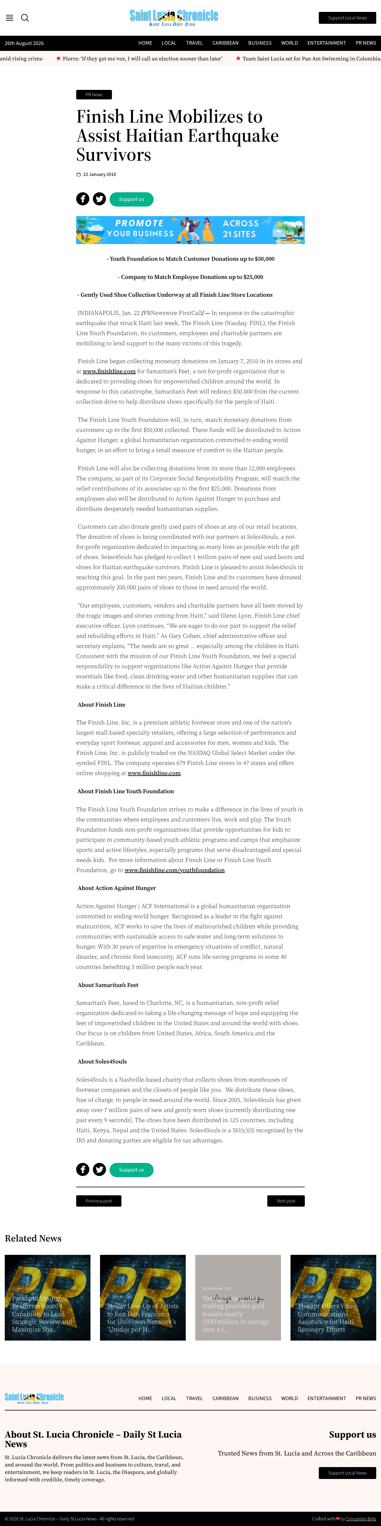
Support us (131, 199)
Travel (194, 43)
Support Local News (347, 18)
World (289, 43)
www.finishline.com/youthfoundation (175, 870)
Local (169, 43)
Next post (286, 1201)
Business (260, 43)
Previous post (99, 1201)
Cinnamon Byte (361, 1519)
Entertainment (326, 43)
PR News (366, 43)
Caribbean (226, 43)
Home (145, 43)
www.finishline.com (109, 371)
